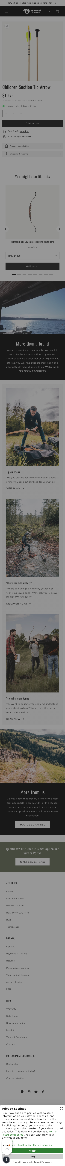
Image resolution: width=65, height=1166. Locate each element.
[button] (6, 1159)
